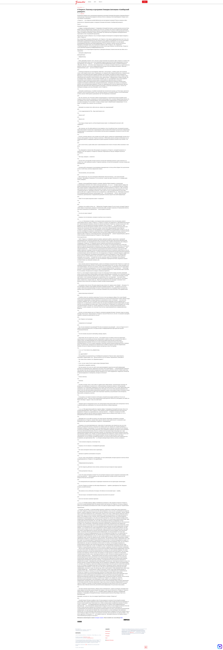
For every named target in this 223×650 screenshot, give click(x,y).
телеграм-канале (99, 617)
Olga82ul (82, 13)
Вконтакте (107, 631)
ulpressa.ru (132, 632)
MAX (121, 617)
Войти (145, 1)
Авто (95, 1)
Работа (100, 1)
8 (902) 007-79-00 (86, 637)
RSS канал (107, 633)
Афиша (89, 1)
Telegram (107, 635)
